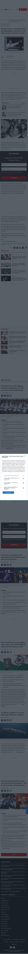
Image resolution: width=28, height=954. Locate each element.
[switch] (23, 478)
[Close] (25, 456)
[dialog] (14, 477)
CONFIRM (8, 492)
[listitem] (14, 475)
